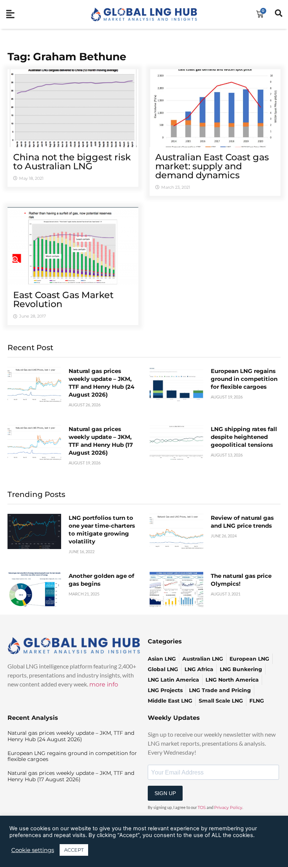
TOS (202, 807)
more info (103, 684)
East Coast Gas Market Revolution (63, 299)
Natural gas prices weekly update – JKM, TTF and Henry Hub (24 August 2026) (71, 736)
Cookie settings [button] (32, 850)
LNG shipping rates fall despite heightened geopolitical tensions (244, 436)
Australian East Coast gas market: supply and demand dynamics (212, 166)
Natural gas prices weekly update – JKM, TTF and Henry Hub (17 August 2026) (71, 776)
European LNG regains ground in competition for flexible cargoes (244, 378)
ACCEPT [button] (74, 850)
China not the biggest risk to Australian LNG (72, 162)
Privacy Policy (228, 807)
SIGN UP (165, 793)
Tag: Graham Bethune (67, 56)
